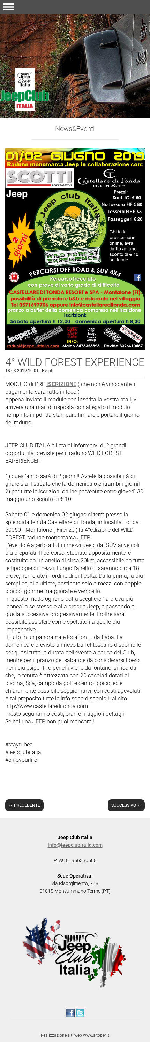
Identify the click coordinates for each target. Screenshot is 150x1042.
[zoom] (75, 348)
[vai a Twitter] (80, 1012)
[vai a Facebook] (70, 1012)
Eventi (47, 370)
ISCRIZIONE (61, 384)
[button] (9, 7)
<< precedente (24, 805)
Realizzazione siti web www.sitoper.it (75, 1035)
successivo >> (126, 805)
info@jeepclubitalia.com (75, 845)
